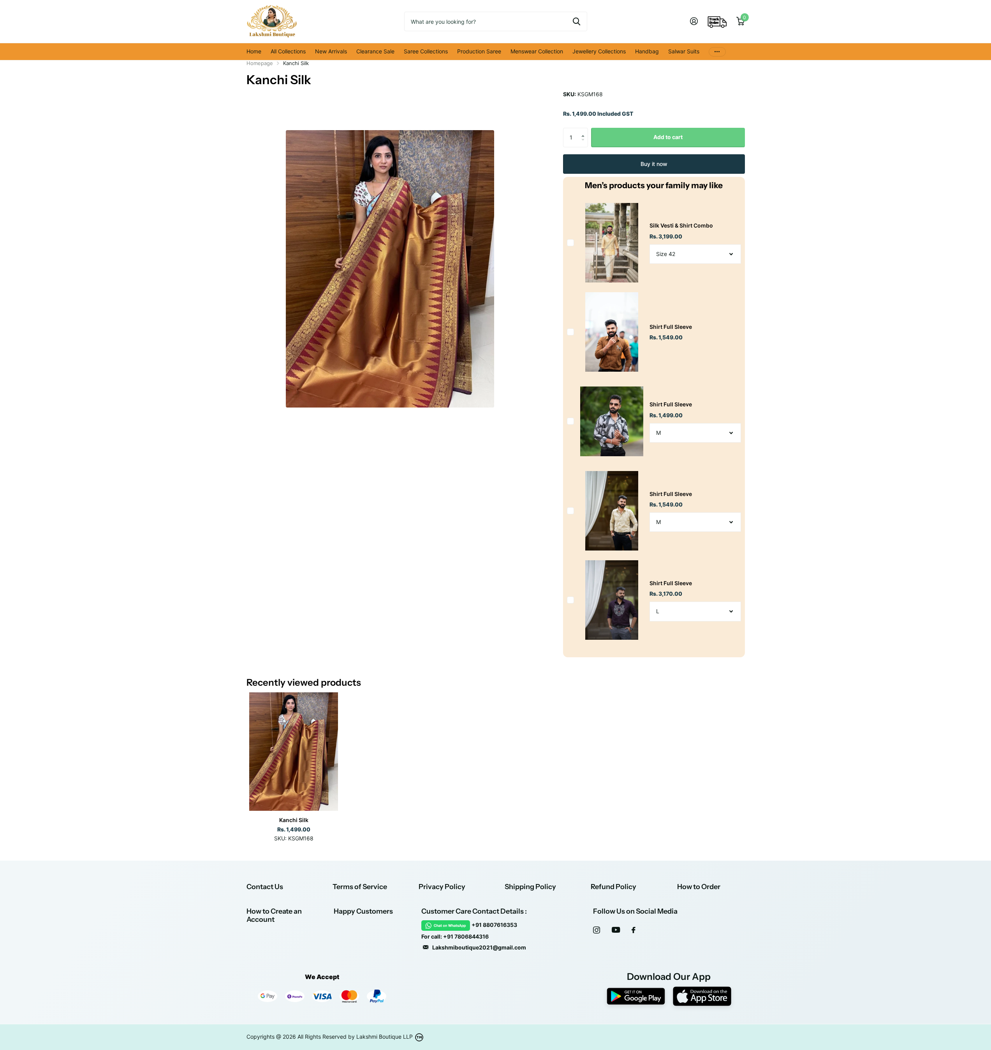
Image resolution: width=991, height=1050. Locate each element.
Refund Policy (613, 886)
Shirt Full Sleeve (671, 326)
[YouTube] (616, 930)
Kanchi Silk (293, 820)
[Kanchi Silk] (293, 751)
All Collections (288, 51)
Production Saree (479, 51)
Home (253, 51)
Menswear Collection (536, 51)
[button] (585, 131)
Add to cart (668, 137)
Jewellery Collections (599, 51)
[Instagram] (596, 930)
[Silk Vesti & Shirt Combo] (612, 242)
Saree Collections (426, 51)
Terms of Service (360, 886)
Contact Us (264, 886)
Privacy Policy (442, 886)
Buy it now (654, 164)
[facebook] (633, 930)
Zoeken (576, 21)
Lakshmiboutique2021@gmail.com (479, 947)
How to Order (698, 886)
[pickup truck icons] (717, 21)
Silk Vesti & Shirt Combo (681, 225)
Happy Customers (363, 911)
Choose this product (570, 242)
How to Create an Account (274, 915)
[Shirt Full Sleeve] (612, 331)
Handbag (647, 51)
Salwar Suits (683, 51)
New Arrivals (331, 51)
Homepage (259, 63)
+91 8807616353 (494, 924)
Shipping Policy (530, 886)
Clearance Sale (375, 51)
